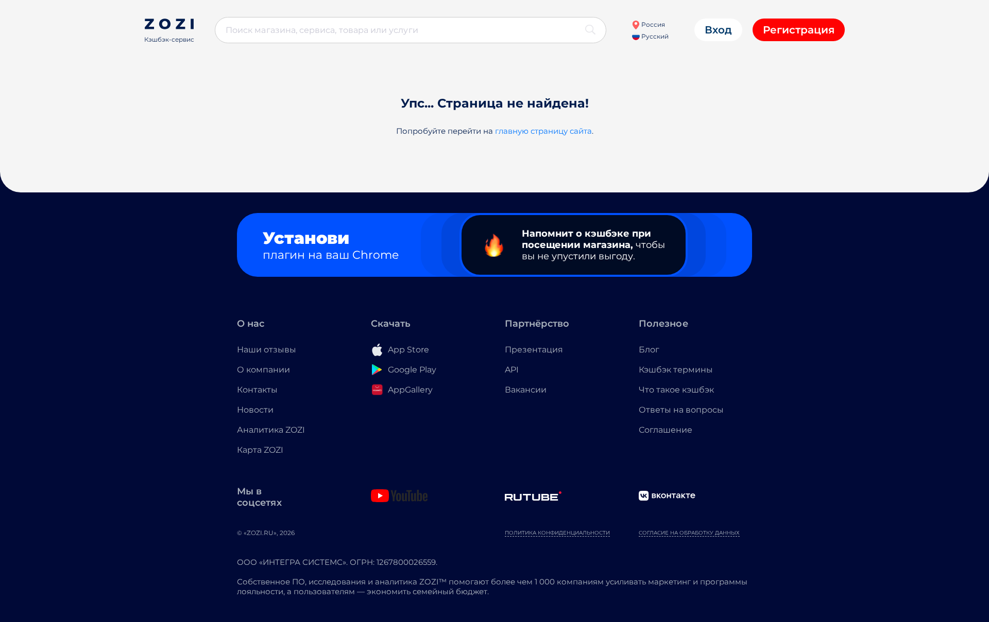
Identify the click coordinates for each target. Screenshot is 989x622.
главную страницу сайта (543, 131)
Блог (649, 349)
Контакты (257, 390)
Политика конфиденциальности (557, 532)
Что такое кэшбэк (676, 390)
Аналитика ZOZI (271, 430)
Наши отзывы (266, 349)
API (512, 370)
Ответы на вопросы (681, 410)
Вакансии (526, 390)
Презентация (534, 349)
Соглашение (665, 430)
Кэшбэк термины (676, 370)
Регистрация (798, 30)
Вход (718, 30)
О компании (263, 370)
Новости (255, 410)
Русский (654, 36)
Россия (652, 24)
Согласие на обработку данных (689, 532)
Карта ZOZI (260, 450)
